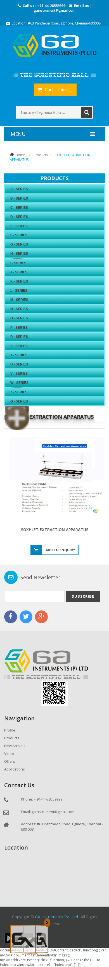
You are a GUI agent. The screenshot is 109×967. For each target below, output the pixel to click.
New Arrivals (14, 745)
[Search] (86, 112)
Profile (9, 730)
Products (41, 155)
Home (20, 155)
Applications (14, 769)
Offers (9, 761)
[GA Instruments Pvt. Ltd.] (54, 45)
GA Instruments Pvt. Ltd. (57, 916)
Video (9, 753)
